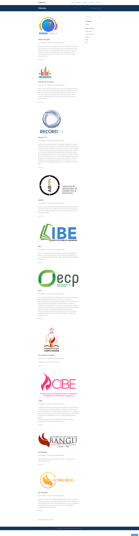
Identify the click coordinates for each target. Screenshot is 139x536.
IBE (39, 246)
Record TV (42, 137)
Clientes (87, 24)
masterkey (43, 42)
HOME (72, 2)
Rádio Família (44, 39)
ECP (40, 291)
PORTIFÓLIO (91, 2)
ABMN (41, 200)
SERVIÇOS (85, 2)
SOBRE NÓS (78, 2)
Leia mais (40, 59)
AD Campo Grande (46, 355)
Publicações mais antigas (46, 519)
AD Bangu (42, 452)
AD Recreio (43, 492)
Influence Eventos (46, 82)
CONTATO (98, 2)
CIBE (40, 401)
